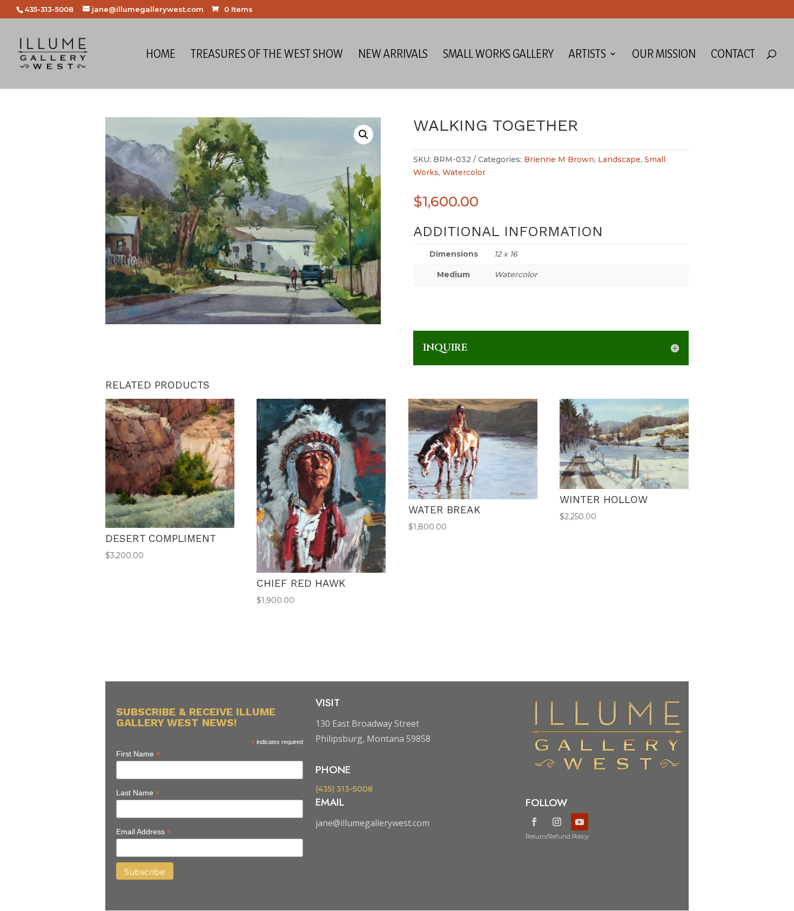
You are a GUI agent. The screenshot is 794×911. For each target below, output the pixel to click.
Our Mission (664, 55)
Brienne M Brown (559, 159)
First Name (138, 754)
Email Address (143, 832)
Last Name (138, 793)
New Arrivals (393, 55)
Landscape (619, 159)
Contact (733, 55)
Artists (587, 55)
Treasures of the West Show (267, 55)
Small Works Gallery (498, 55)
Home (161, 55)
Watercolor (464, 172)
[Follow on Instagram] (557, 821)
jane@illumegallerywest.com (372, 823)
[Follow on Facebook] (534, 821)
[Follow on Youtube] (579, 821)
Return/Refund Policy (557, 836)
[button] (363, 134)
